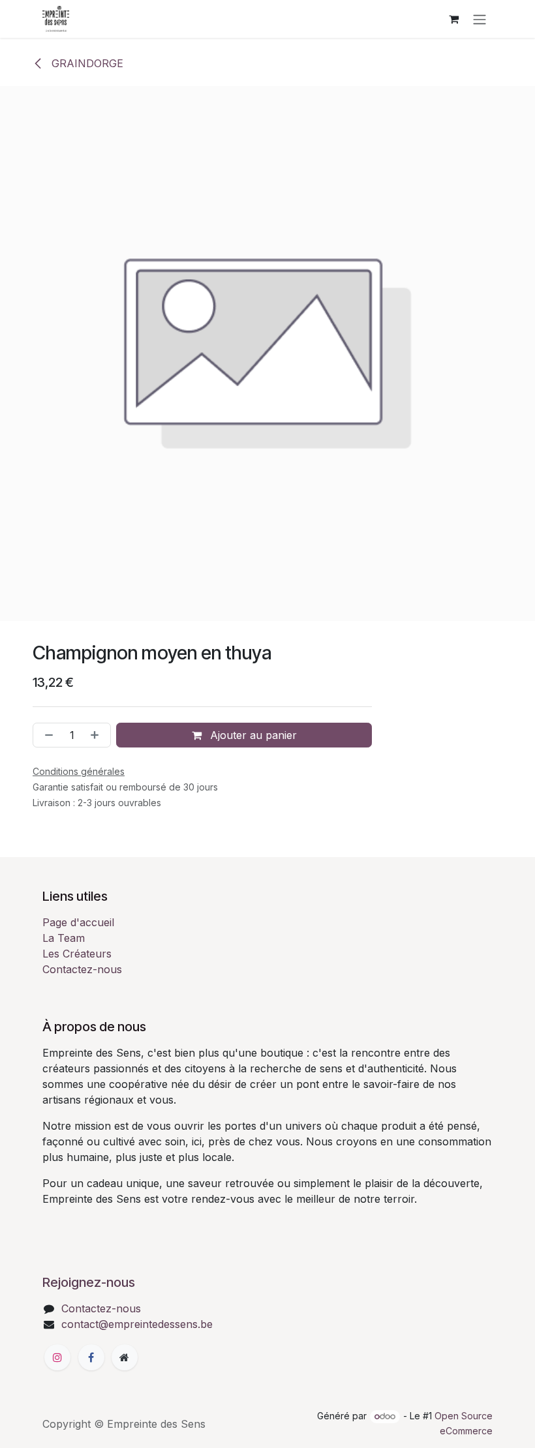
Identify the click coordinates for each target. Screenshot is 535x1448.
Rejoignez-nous (88, 1282)
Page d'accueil (78, 922)
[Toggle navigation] (479, 19)
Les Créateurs (77, 953)
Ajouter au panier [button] (252, 735)
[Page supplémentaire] (125, 1357)
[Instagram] (57, 1357)
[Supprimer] (46, 735)
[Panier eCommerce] (453, 19)
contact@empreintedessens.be (137, 1324)
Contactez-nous (82, 969)
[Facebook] (91, 1357)
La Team (63, 937)
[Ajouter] (97, 735)
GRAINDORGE (85, 63)
